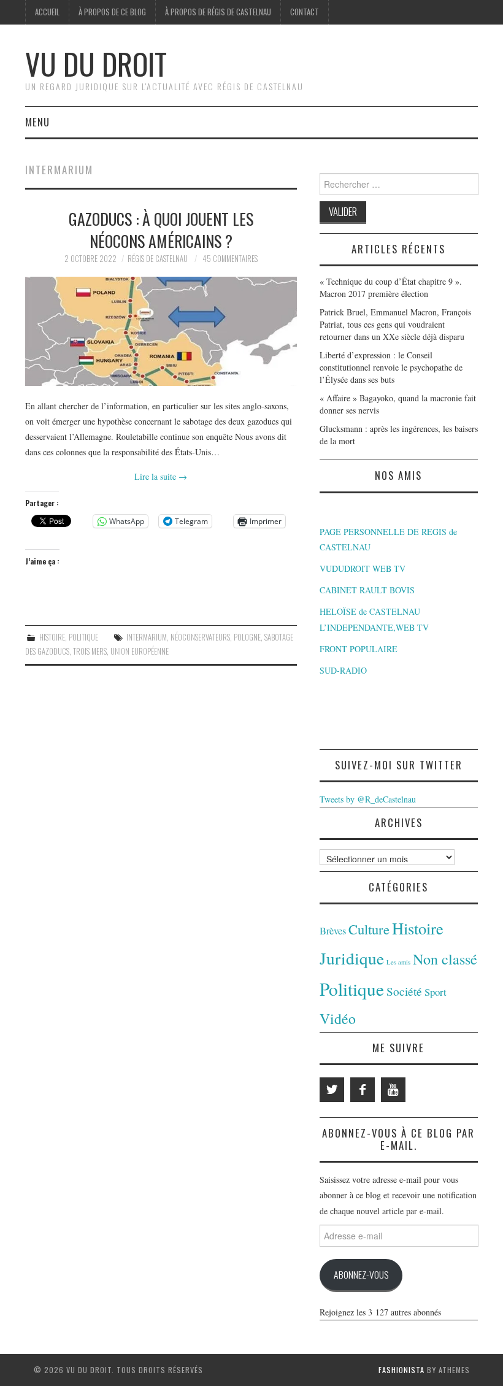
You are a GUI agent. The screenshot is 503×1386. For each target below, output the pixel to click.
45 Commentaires (230, 258)
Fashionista (401, 1370)
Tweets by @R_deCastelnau (368, 799)
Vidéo (338, 1018)
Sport (435, 992)
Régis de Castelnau (158, 258)
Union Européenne (139, 651)
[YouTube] (393, 1089)
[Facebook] (362, 1089)
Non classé (445, 959)
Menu (37, 121)
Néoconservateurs (200, 637)
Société (404, 991)
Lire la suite (160, 476)
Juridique (352, 958)
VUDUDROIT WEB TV (362, 568)
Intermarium (146, 637)
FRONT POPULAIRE (358, 649)
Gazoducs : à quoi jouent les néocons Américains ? (161, 229)
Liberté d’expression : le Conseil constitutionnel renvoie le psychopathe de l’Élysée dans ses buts (391, 367)
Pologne (247, 637)
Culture (369, 929)
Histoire (52, 637)
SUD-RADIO (343, 670)
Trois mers (90, 651)
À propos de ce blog (112, 12)
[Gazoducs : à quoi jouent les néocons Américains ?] (161, 331)
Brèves (333, 930)
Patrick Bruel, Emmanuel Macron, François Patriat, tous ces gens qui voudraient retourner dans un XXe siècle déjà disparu (395, 324)
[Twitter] (332, 1089)
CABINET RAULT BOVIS (367, 590)
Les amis (398, 962)
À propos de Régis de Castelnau (218, 12)
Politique (83, 637)
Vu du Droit (96, 63)
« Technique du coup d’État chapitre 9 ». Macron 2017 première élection (391, 287)
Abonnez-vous (361, 1274)
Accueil (47, 12)
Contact (304, 12)
